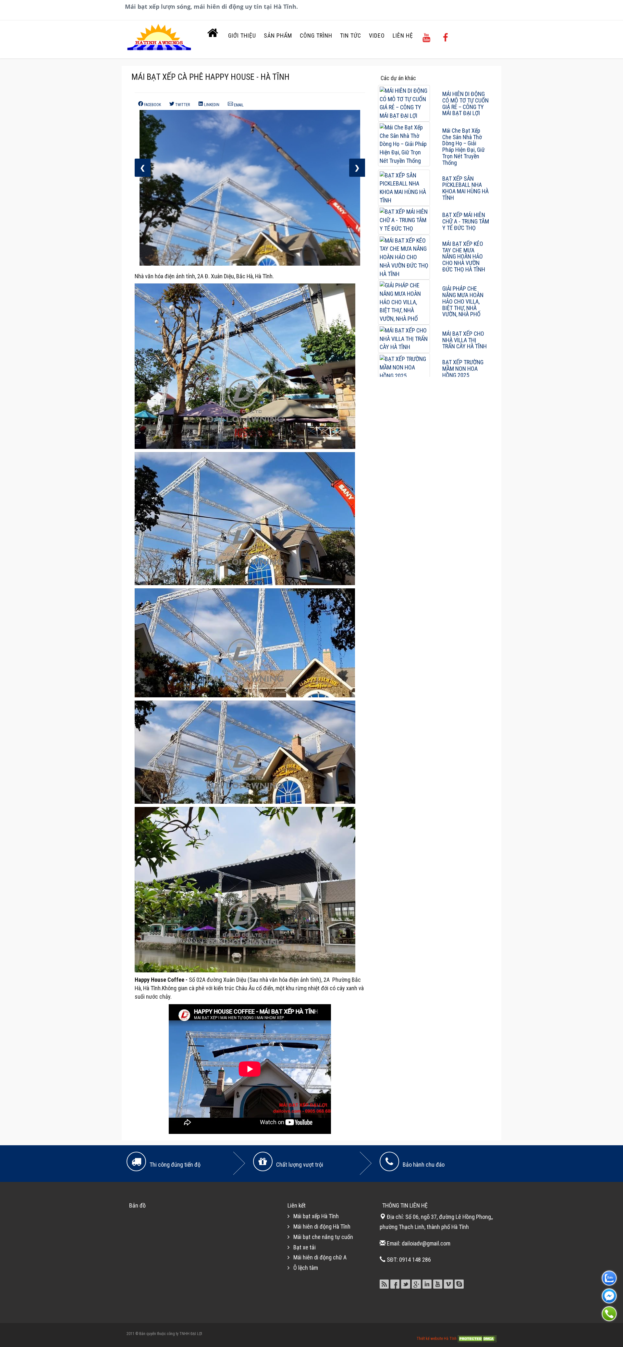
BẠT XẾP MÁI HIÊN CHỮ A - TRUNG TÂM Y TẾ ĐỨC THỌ (465, 221)
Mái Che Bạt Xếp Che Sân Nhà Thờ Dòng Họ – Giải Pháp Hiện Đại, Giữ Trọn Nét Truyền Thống (463, 146)
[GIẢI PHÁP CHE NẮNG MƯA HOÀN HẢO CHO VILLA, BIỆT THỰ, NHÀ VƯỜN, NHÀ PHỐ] (404, 301)
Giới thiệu (242, 35)
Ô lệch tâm (305, 1267)
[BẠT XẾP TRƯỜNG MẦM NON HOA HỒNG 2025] (404, 367)
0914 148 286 (415, 1259)
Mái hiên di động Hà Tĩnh (321, 1226)
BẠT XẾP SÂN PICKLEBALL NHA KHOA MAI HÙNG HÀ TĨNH (465, 188)
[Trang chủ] (213, 34)
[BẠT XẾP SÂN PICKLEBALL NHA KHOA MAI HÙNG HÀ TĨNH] (404, 187)
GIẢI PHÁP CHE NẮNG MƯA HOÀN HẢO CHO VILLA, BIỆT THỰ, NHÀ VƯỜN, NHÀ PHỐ (462, 301)
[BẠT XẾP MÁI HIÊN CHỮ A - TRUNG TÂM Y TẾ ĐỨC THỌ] (404, 219)
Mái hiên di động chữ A (320, 1257)
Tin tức (350, 35)
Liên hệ (403, 35)
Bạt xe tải (304, 1247)
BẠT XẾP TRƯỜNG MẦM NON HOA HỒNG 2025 (462, 369)
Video (377, 35)
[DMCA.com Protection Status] (477, 1338)
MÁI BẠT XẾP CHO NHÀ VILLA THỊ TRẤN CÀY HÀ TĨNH (464, 340)
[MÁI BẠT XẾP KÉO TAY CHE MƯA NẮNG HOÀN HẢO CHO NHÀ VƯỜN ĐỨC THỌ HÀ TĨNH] (404, 256)
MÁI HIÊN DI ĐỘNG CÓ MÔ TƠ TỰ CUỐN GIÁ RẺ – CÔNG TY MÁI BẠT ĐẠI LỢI (465, 103)
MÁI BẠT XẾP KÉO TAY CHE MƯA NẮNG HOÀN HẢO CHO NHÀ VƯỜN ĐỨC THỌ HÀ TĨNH (463, 256)
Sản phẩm (278, 35)
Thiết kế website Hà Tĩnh (437, 1338)
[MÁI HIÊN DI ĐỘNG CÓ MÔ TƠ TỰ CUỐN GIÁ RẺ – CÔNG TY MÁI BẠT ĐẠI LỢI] (404, 102)
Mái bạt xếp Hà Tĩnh (316, 1216)
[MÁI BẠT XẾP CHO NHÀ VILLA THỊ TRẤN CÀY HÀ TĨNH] (404, 338)
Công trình (316, 35)
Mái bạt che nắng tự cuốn (323, 1236)
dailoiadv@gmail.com (426, 1243)
